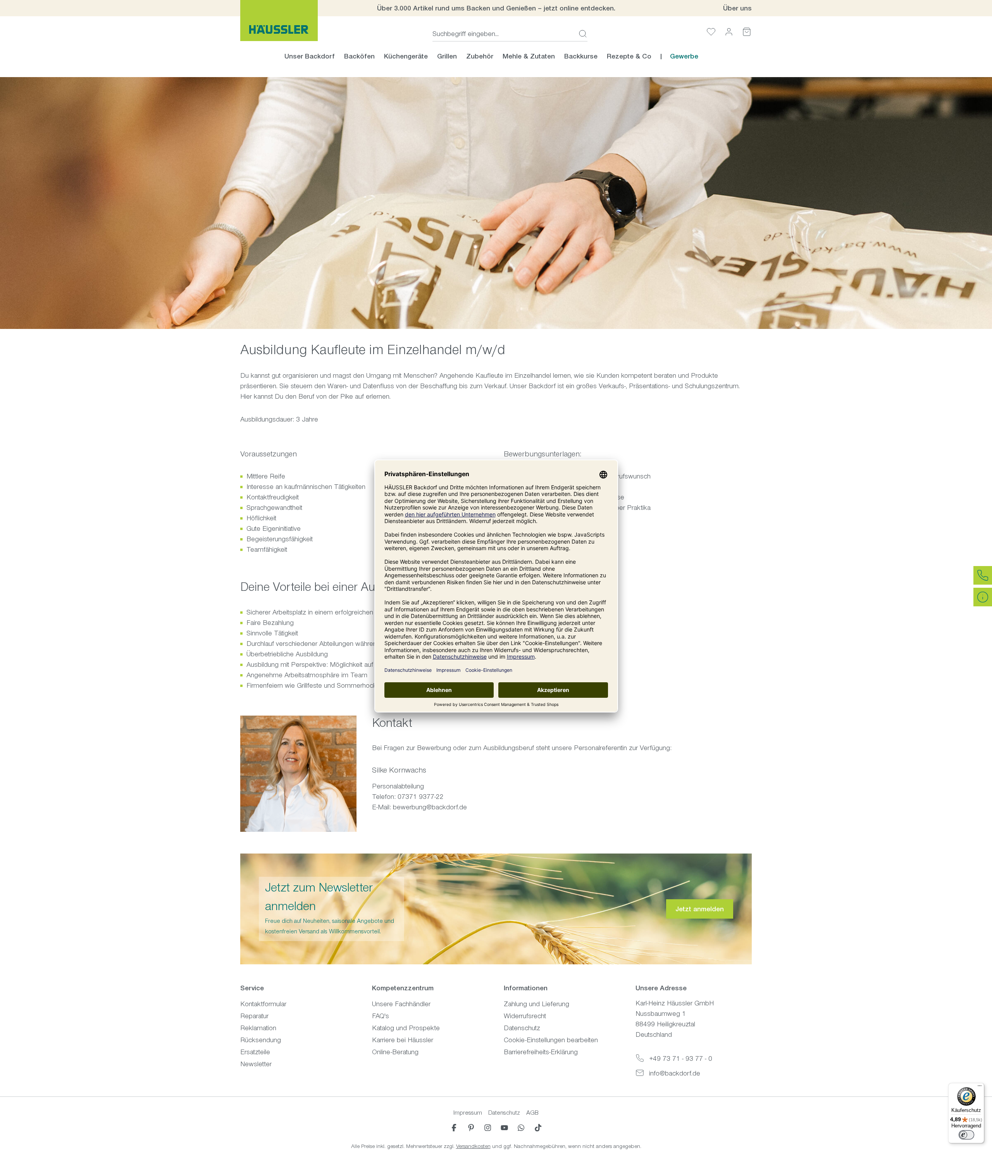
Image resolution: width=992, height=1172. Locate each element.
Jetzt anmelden (699, 909)
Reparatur (254, 1016)
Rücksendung (260, 1040)
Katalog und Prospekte (406, 1028)
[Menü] (979, 1087)
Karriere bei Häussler (402, 1040)
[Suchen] (580, 33)
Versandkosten (473, 1146)
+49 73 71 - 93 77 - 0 (680, 1058)
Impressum (467, 1112)
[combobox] (503, 33)
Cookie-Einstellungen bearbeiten (551, 1040)
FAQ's (380, 1016)
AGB (532, 1112)
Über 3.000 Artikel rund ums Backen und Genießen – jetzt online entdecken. (496, 8)
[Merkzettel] (711, 32)
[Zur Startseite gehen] (279, 20)
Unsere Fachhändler (401, 1004)
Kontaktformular (263, 1004)
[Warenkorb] (747, 32)
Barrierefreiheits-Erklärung (541, 1052)
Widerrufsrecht (525, 1016)
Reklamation (258, 1028)
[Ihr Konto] (729, 32)
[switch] (966, 1134)
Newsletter (256, 1064)
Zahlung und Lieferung (536, 1004)
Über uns (737, 8)
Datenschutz (522, 1028)
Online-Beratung (395, 1052)
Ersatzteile (255, 1052)
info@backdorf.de (674, 1073)
